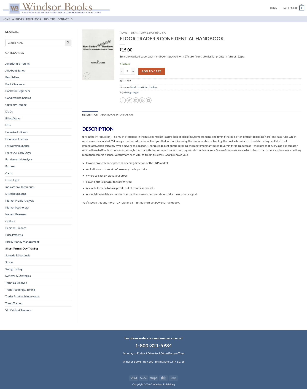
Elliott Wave (12, 118)
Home (6, 19)
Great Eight (12, 180)
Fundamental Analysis (19, 159)
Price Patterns (14, 234)
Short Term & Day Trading (21, 248)
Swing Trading (13, 269)
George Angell (131, 92)
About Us (49, 19)
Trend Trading (13, 303)
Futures (10, 166)
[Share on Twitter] (129, 100)
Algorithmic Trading (17, 63)
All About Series (15, 70)
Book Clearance (15, 84)
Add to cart (151, 71)
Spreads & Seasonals (17, 255)
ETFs (8, 125)
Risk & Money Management (22, 241)
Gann (8, 173)
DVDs (9, 111)
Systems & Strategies (18, 275)
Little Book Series (15, 193)
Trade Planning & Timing (20, 289)
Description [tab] (90, 114)
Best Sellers (12, 77)
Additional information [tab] (117, 114)
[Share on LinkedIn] (149, 100)
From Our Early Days (18, 152)
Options (10, 221)
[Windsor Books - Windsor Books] (56, 8)
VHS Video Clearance (18, 310)
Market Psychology (17, 207)
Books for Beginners (17, 90)
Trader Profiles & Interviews (22, 296)
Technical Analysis (16, 282)
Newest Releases (15, 214)
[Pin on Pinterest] (142, 100)
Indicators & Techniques (19, 186)
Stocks (9, 262)
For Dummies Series (17, 145)
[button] (273, 8)
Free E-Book (33, 19)
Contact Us (65, 19)
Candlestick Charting (18, 97)
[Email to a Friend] (136, 100)
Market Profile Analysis (19, 200)
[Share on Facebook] (123, 100)
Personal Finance (15, 227)
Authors (18, 19)
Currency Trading (15, 104)
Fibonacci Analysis (16, 139)
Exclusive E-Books (16, 132)
